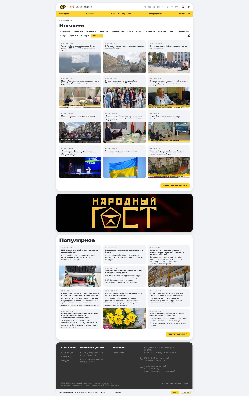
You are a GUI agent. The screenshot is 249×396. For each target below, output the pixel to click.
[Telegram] (145, 7)
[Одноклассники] (167, 7)
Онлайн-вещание (84, 7)
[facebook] (172, 7)
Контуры (85, 36)
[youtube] (149, 7)
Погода (63, 36)
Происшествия (117, 31)
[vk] (163, 7)
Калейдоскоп (183, 31)
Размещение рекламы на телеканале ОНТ (91, 360)
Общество (103, 31)
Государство (65, 31)
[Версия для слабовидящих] (188, 7)
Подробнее (117, 392)
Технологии (150, 31)
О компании (184, 14)
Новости (90, 14)
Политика (78, 31)
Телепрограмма (155, 14)
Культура (162, 31)
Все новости (97, 36)
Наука (138, 31)
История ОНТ (67, 357)
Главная (62, 20)
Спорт (171, 31)
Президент (64, 14)
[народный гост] (124, 213)
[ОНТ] (63, 6)
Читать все (176, 334)
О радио (65, 361)
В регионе (73, 36)
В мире (130, 31)
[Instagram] (158, 7)
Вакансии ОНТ (119, 353)
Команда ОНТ (67, 353)
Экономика (91, 31)
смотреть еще (174, 186)
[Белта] (184, 383)
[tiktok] (154, 7)
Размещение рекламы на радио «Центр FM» (91, 354)
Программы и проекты (121, 14)
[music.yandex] (176, 7)
